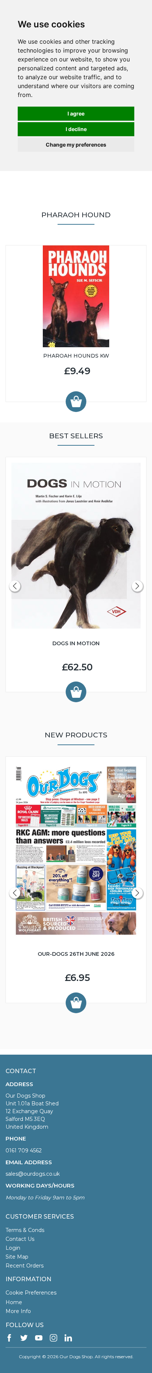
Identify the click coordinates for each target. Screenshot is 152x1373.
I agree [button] (76, 113)
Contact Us (20, 1239)
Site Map (17, 1256)
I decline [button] (76, 129)
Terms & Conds (25, 1230)
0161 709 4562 (24, 1150)
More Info (18, 1311)
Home (14, 1302)
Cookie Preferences (31, 1292)
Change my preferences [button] (76, 144)
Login (13, 1248)
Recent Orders (25, 1265)
